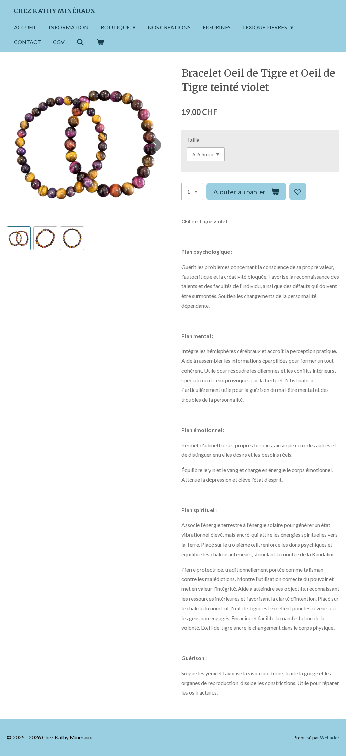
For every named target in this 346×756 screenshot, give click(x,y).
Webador (329, 737)
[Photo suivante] (154, 145)
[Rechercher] (80, 42)
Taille (193, 139)
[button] (19, 238)
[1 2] (192, 191)
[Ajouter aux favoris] (297, 191)
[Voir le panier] (100, 42)
